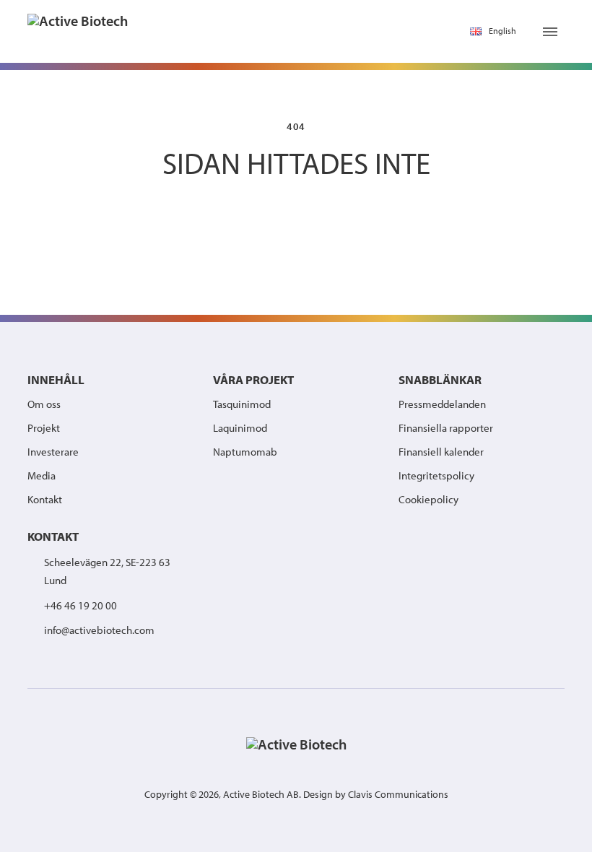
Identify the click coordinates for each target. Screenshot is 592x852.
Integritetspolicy (436, 475)
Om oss (44, 404)
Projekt (43, 428)
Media (41, 475)
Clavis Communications (398, 794)
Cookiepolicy (428, 499)
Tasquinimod (242, 404)
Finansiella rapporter (446, 428)
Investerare (53, 451)
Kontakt (44, 499)
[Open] (550, 31)
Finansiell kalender (441, 451)
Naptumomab (245, 451)
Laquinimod (240, 428)
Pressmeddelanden (442, 404)
